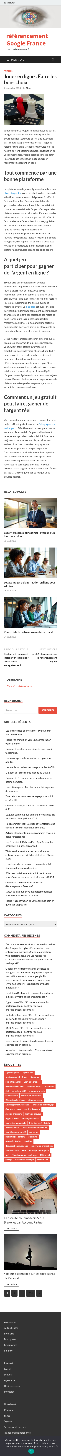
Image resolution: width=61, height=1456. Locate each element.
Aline (28, 88)
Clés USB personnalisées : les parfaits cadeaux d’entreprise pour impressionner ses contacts (27, 1005)
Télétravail (45, 1155)
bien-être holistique (14, 1086)
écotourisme (42, 1159)
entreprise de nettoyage (43, 1104)
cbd (7, 1091)
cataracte (49, 1086)
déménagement (35, 1100)
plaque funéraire (12, 1141)
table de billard (13, 1014)
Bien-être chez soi (32, 1082)
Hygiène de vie (12, 1118)
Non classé (10, 1404)
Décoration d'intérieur (31, 1095)
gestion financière (13, 1114)
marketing (33, 1132)
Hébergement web (30, 1118)
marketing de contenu (15, 1136)
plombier (28, 1141)
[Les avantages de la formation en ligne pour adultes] (30, 563)
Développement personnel (17, 1104)
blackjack (30, 306)
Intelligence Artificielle (39, 1123)
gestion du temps (32, 1109)
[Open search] (53, 59)
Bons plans (10, 1339)
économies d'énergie (24, 1159)
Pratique (8, 71)
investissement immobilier (35, 1127)
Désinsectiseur (12, 1385)
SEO (24, 1150)
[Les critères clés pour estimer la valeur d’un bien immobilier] (30, 513)
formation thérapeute (17, 1049)
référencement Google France (27, 39)
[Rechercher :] (30, 710)
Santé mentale (12, 1150)
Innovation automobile (15, 1123)
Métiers (8, 1374)
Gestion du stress (13, 1109)
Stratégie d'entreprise (39, 1150)
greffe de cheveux (33, 1114)
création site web (37, 1091)
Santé (7, 1415)
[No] (57, 1446)
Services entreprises (14, 1426)
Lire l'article (11, 1228)
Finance (8, 1350)
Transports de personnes (17, 1432)
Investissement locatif (15, 1132)
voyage (8, 1159)
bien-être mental (34, 1086)
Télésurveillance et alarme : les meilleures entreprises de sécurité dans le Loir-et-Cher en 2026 (30, 855)
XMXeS (9, 1027)
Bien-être (34, 1077)
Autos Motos (11, 1327)
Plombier (9, 1391)
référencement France (17, 1040)
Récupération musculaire (16, 1146)
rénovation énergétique (42, 1146)
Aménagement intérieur (16, 1077)
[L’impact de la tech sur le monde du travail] (30, 613)
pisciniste (32, 1136)
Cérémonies (10, 1344)
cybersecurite (11, 1095)
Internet (8, 1363)
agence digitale (12, 1072)
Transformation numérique (24, 1155)
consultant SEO (19, 1091)
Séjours (8, 1421)
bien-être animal (13, 1082)
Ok (31, 1451)
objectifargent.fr (12, 192)
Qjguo (8, 1001)
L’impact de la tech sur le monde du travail (28, 632)
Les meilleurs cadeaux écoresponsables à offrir (30, 767)
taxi (7, 1155)
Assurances (10, 1322)
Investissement (12, 1127)
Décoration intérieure (15, 1100)
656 (31, 1293)
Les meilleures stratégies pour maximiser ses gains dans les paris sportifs (28, 959)
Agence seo (28, 1072)
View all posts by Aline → (19, 686)
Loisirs (7, 1368)
